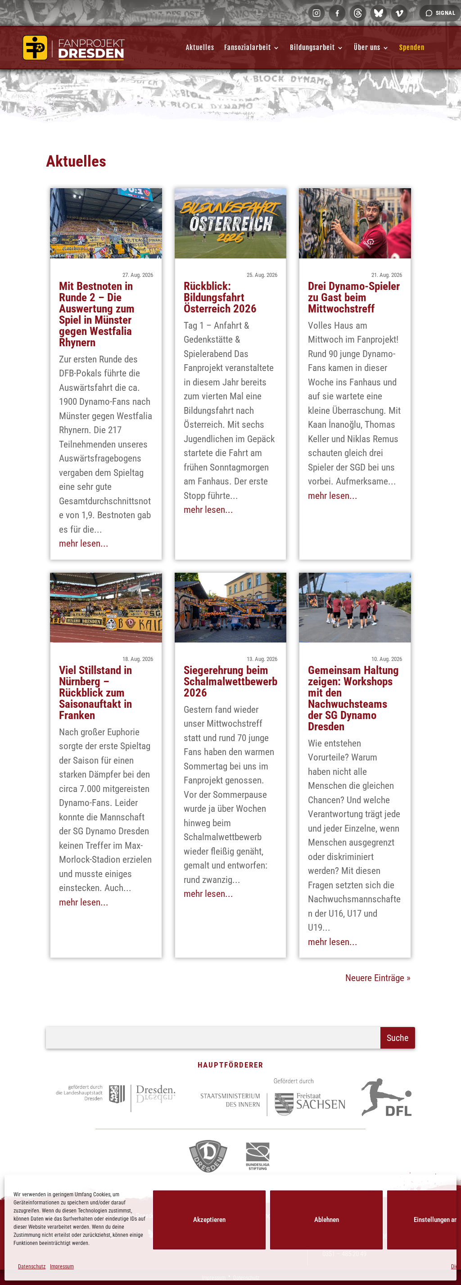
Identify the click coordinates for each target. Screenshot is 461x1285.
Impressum (62, 1266)
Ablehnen (326, 1220)
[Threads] (357, 13)
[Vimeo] (399, 13)
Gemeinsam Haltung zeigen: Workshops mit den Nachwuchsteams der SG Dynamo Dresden (353, 698)
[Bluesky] (378, 13)
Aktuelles (200, 47)
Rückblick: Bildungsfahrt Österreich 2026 (220, 297)
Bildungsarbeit (312, 47)
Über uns (367, 47)
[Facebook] (337, 13)
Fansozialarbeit (247, 47)
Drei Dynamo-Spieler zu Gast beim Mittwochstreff (354, 297)
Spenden (412, 47)
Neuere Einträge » (378, 978)
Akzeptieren (209, 1220)
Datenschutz (31, 1266)
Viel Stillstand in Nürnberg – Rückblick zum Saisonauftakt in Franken (95, 693)
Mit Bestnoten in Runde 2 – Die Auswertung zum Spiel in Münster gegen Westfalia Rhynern (97, 314)
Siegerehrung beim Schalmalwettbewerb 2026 (230, 681)
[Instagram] (316, 13)
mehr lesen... (83, 543)
